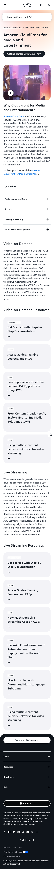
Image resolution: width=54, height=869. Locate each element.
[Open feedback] (50, 434)
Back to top (25, 840)
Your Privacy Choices (12, 852)
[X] (4, 832)
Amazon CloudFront (12, 27)
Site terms (17, 847)
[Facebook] (9, 832)
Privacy (6, 847)
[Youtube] (27, 832)
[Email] (37, 832)
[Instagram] (18, 832)
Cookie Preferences (11, 856)
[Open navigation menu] (4, 5)
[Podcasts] (32, 832)
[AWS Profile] (49, 5)
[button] (19, 17)
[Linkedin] (14, 832)
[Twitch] (23, 832)
